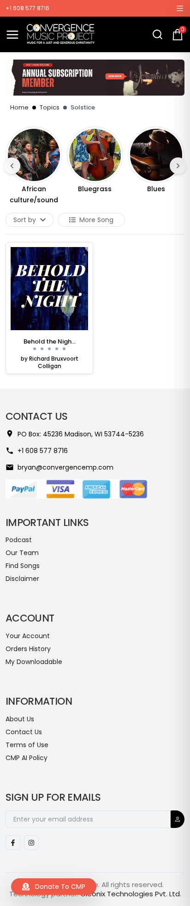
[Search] (157, 34)
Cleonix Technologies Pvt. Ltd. (130, 894)
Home (19, 107)
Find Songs (23, 565)
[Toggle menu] (12, 35)
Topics (49, 107)
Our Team (22, 552)
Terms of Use (27, 744)
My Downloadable (34, 661)
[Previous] (12, 165)
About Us (20, 719)
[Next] (178, 165)
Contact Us (24, 732)
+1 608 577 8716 (27, 8)
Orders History (28, 648)
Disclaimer (22, 578)
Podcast (19, 539)
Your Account (28, 635)
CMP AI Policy (27, 757)
